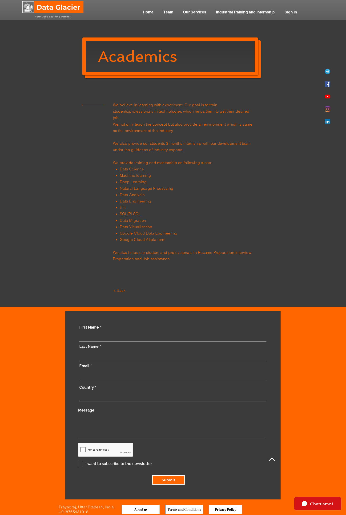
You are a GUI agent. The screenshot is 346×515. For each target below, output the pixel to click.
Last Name (89, 347)
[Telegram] (327, 71)
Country (86, 387)
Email (84, 366)
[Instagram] (327, 109)
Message (86, 410)
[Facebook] (327, 84)
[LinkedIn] (327, 121)
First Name (89, 327)
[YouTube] (327, 96)
